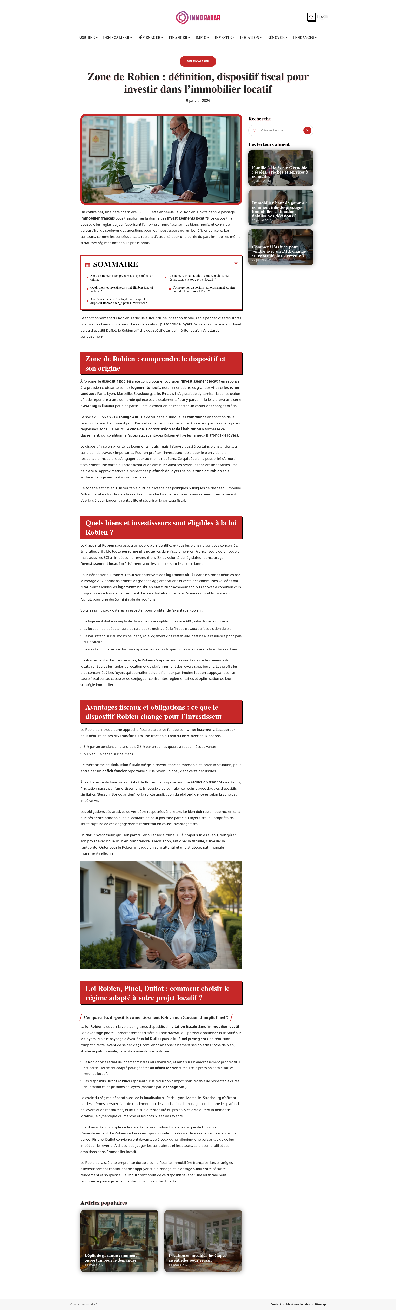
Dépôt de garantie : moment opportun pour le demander (111, 1257)
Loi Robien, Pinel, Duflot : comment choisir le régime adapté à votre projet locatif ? (199, 277)
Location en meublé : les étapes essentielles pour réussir (197, 1257)
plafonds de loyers (176, 324)
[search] (311, 17)
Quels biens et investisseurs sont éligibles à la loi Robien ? (121, 289)
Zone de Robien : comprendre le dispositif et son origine (121, 277)
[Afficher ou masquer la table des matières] (188, 264)
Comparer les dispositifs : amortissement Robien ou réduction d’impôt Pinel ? (204, 289)
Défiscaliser (198, 61)
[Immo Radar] (198, 16)
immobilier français (97, 218)
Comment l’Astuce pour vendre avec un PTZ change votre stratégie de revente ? (279, 251)
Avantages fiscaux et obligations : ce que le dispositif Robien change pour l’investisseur (118, 301)
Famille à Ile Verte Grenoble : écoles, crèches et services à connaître (280, 172)
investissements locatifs (188, 218)
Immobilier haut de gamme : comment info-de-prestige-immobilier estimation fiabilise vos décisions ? (280, 209)
